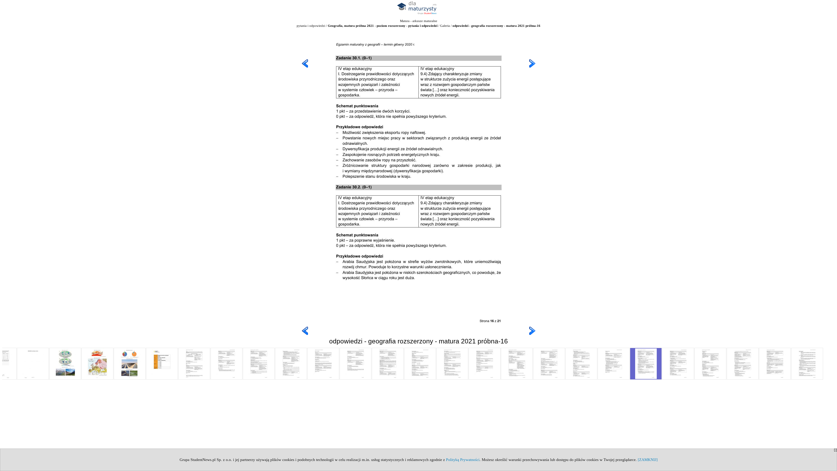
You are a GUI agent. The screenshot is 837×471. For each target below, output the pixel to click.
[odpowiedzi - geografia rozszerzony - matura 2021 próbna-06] (323, 363)
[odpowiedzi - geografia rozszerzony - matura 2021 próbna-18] (710, 363)
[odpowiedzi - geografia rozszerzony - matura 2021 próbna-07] (355, 363)
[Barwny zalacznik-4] (129, 363)
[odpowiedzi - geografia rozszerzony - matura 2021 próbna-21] (807, 363)
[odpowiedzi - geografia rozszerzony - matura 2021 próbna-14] (581, 363)
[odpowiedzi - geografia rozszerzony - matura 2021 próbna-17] (678, 363)
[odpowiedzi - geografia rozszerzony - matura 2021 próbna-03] (226, 363)
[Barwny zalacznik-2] (65, 363)
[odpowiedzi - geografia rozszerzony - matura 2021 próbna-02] (194, 363)
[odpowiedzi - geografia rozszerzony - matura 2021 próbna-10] (452, 363)
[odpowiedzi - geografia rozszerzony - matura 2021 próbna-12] (516, 363)
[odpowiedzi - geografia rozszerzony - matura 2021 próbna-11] (484, 363)
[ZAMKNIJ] (648, 459)
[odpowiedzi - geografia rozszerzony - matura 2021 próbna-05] (291, 363)
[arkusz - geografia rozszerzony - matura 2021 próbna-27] (33, 363)
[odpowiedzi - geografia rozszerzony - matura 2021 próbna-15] (613, 363)
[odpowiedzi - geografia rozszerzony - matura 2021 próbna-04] (258, 363)
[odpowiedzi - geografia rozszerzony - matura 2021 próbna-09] (420, 363)
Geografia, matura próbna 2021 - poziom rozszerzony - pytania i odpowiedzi (382, 25)
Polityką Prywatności (463, 459)
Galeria (445, 25)
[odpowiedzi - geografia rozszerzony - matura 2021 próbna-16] (646, 363)
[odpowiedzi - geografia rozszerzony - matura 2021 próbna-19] (742, 363)
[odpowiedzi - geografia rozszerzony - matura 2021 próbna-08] (387, 363)
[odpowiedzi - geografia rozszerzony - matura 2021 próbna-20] (775, 363)
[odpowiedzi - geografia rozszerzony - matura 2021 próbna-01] (162, 363)
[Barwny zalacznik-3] (97, 363)
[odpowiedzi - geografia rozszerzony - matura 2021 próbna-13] (549, 363)
